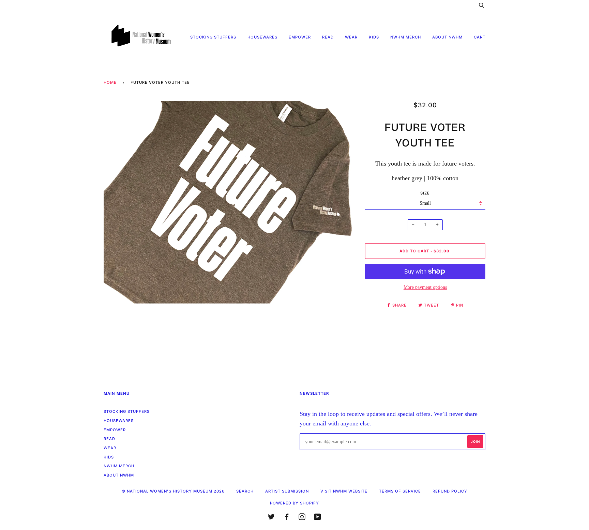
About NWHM (447, 37)
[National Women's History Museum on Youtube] (317, 518)
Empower (300, 37)
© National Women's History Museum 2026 (173, 491)
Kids (374, 37)
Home (110, 82)
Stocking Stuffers (213, 37)
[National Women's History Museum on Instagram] (302, 518)
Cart (479, 37)
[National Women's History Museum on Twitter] (271, 518)
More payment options (425, 287)
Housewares (262, 37)
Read (328, 37)
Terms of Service (400, 491)
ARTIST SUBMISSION (287, 491)
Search (245, 491)
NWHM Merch (405, 37)
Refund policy (450, 491)
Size (425, 193)
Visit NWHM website (343, 491)
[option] (229, 202)
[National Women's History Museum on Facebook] (286, 518)
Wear (351, 37)
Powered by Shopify (294, 503)
